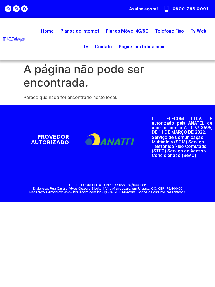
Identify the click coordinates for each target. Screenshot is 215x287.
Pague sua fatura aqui (141, 46)
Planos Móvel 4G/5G (127, 31)
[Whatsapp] (8, 8)
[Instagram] (16, 8)
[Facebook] (24, 8)
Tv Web (198, 31)
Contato (103, 46)
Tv (85, 46)
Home (47, 31)
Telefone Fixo (169, 31)
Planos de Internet (79, 31)
